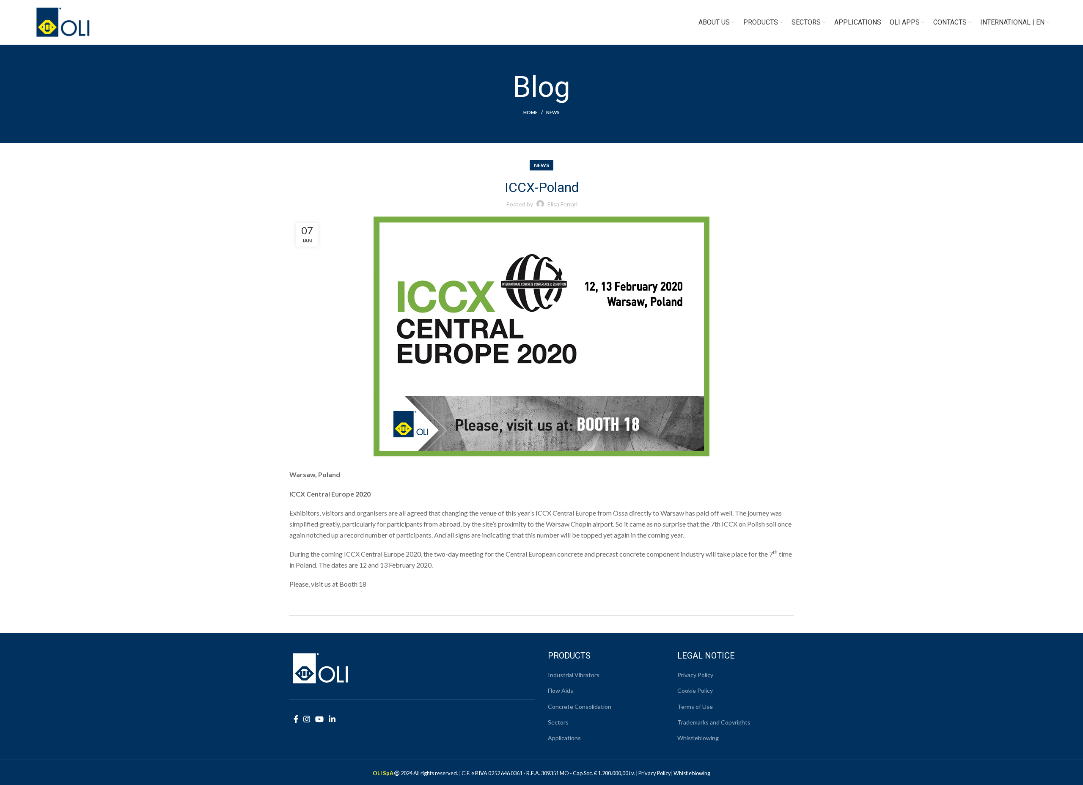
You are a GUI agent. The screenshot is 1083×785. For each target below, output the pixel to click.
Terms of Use (695, 706)
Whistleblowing (698, 737)
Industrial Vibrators (573, 674)
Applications (564, 737)
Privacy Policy (695, 674)
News (553, 112)
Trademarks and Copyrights (713, 722)
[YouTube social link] (319, 719)
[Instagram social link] (307, 719)
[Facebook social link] (296, 719)
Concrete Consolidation (579, 706)
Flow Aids (560, 690)
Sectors (558, 722)
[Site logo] (63, 21)
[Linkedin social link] (332, 719)
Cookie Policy (695, 690)
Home (530, 112)
